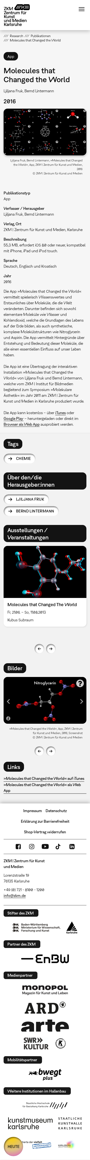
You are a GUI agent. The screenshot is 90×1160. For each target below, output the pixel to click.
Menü (81, 9)
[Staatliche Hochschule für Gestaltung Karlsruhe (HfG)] (45, 1105)
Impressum (32, 811)
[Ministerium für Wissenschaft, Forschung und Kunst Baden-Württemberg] (36, 927)
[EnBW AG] (45, 959)
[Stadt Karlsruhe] (72, 927)
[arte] (45, 1025)
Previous (39, 649)
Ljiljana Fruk (30, 499)
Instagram (31, 846)
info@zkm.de (15, 895)
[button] (45, 132)
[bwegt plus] (45, 1074)
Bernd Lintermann (35, 511)
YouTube (45, 846)
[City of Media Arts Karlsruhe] (66, 1145)
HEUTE (13, 1146)
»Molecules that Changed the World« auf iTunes (44, 778)
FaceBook (18, 846)
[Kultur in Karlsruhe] (60, 1043)
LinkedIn (72, 846)
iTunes (60, 413)
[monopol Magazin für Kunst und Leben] (45, 989)
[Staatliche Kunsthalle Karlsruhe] (70, 1123)
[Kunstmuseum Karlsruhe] (30, 1123)
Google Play (14, 418)
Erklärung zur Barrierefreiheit (45, 821)
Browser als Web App (22, 424)
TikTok (58, 846)
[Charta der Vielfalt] (32, 1145)
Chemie (23, 458)
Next (51, 649)
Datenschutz (56, 811)
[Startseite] (20, 15)
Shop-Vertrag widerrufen (45, 832)
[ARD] (45, 1008)
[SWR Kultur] (36, 1043)
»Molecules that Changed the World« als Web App (42, 787)
